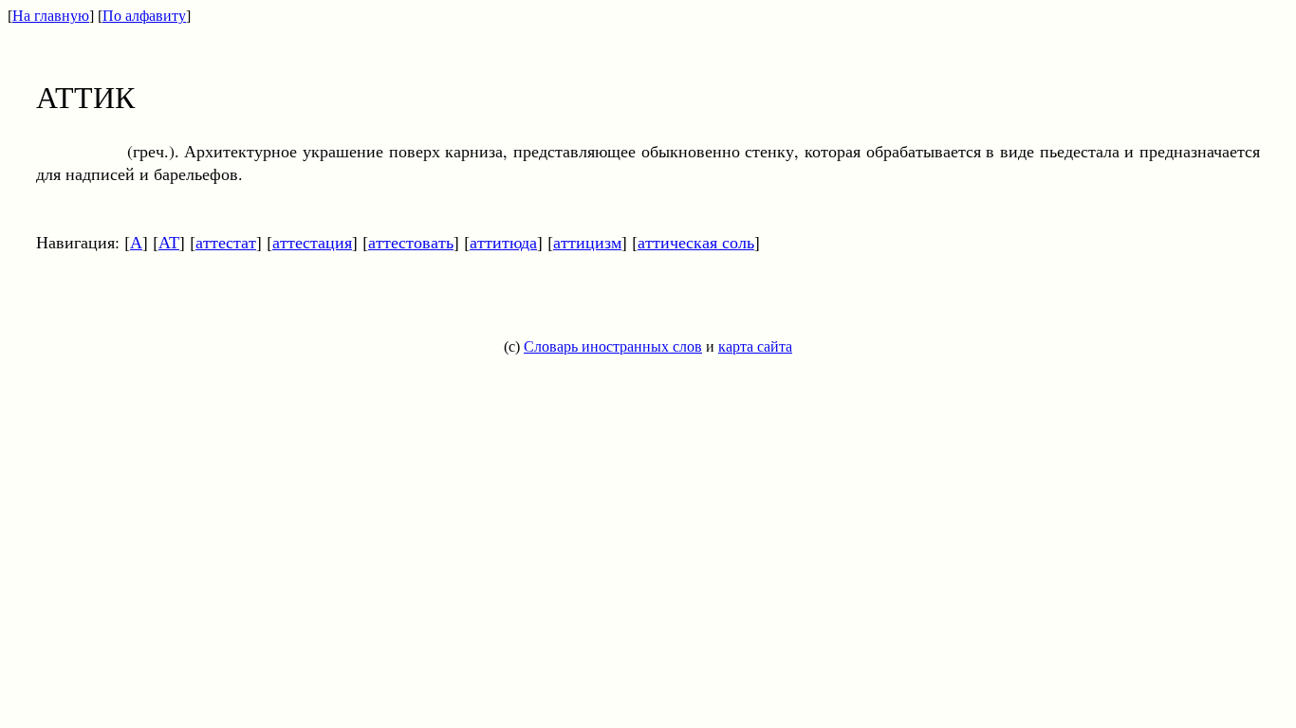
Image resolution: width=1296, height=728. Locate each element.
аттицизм (587, 241)
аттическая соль (696, 241)
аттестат (225, 241)
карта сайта (755, 346)
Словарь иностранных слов (613, 346)
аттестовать (411, 241)
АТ (168, 241)
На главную (50, 16)
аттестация (312, 241)
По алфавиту (144, 16)
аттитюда (503, 241)
